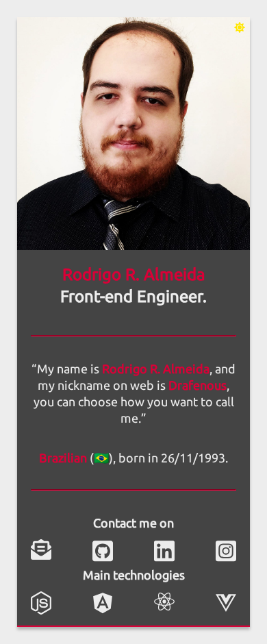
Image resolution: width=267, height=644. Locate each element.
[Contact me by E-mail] (41, 549)
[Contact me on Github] (102, 549)
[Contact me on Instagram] (226, 549)
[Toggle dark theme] (239, 27)
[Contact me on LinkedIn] (164, 549)
